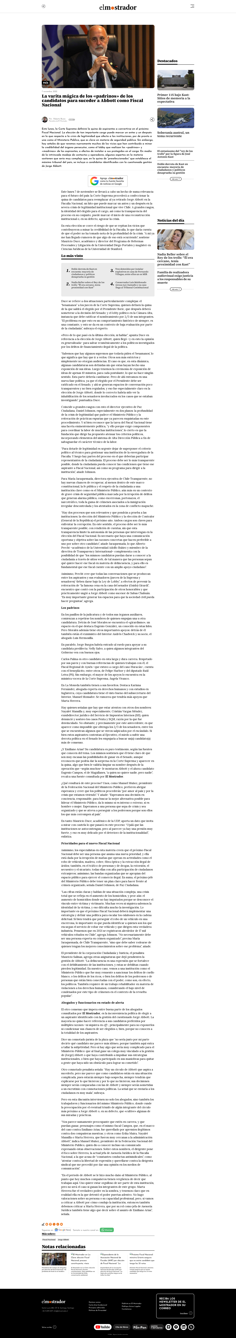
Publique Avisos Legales (131, 1306)
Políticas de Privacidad (97, 1310)
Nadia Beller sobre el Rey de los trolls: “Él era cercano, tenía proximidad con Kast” (87, 285)
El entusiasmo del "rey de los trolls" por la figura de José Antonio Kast (175, 154)
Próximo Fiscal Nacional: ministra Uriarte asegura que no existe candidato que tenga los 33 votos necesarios (141, 1270)
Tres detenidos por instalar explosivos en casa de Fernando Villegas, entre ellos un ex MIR (131, 272)
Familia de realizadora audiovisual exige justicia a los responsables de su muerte (175, 277)
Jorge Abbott (63, 1239)
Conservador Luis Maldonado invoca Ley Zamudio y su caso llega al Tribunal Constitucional (132, 285)
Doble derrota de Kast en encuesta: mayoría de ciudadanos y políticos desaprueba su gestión (84, 273)
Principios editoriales (97, 1307)
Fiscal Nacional (49, 1239)
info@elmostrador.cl (60, 1311)
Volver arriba (47, 1327)
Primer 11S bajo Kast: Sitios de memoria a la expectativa (173, 98)
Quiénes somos (95, 1302)
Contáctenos (127, 1308)
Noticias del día (170, 220)
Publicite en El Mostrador (131, 1303)
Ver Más (71, 119)
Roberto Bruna (59, 118)
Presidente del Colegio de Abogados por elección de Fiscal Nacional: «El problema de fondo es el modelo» (54, 1269)
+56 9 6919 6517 (47, 1311)
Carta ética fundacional (98, 1304)
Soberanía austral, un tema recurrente (173, 134)
